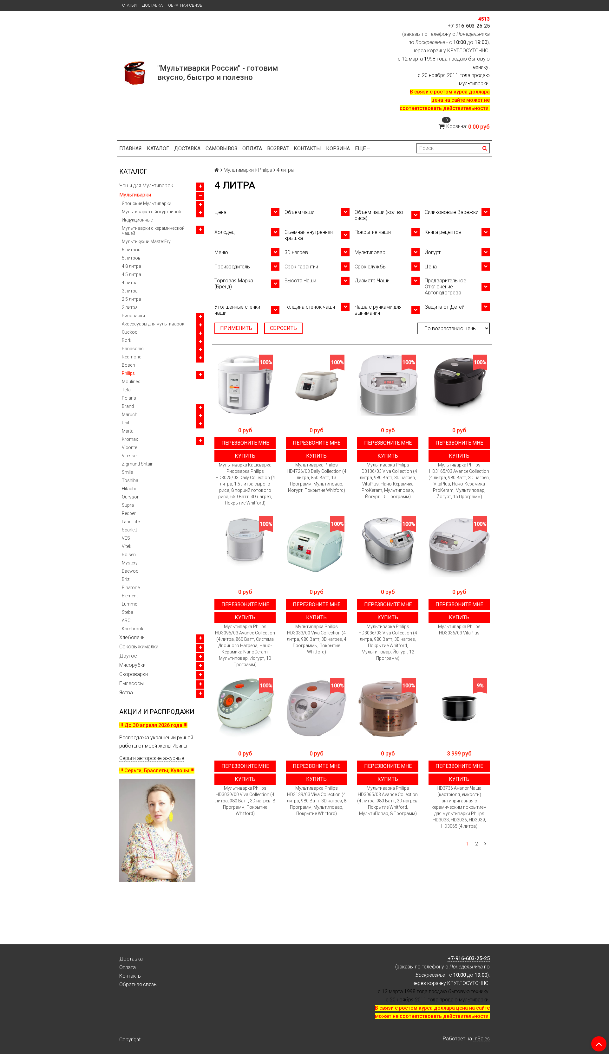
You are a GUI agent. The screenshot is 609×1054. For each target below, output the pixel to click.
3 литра (130, 290)
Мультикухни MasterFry (146, 241)
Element (130, 595)
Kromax (130, 439)
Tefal (127, 389)
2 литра (130, 307)
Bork (126, 340)
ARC (126, 620)
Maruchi (130, 414)
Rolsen (129, 554)
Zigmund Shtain (138, 463)
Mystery (130, 562)
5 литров (131, 257)
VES (126, 538)
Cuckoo (130, 332)
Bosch (128, 365)
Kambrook (132, 628)
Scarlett (129, 529)
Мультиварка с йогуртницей (151, 211)
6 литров (131, 249)
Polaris (129, 398)
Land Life (131, 521)
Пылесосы (131, 683)
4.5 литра (131, 274)
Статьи (129, 5)
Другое (128, 656)
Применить (236, 328)
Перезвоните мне (245, 443)
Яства (126, 693)
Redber (129, 513)
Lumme (129, 604)
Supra (128, 505)
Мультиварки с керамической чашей (153, 231)
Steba (127, 612)
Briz (125, 579)
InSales (481, 1039)
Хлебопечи (132, 637)
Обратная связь (185, 5)
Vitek (126, 546)
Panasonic (133, 348)
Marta (128, 431)
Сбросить (283, 328)
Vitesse (129, 455)
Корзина (338, 148)
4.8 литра (131, 266)
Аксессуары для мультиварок (153, 323)
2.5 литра (131, 299)
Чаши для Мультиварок (146, 186)
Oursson (131, 496)
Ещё (360, 148)
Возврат (278, 148)
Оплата (252, 148)
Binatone (131, 587)
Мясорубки (132, 665)
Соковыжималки (138, 647)
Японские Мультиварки (146, 203)
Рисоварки (133, 315)
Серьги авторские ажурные (151, 758)
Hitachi (129, 488)
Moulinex (131, 381)
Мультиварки (135, 195)
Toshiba (130, 480)
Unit (125, 422)
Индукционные (137, 219)
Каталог (158, 148)
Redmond (131, 356)
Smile (127, 472)
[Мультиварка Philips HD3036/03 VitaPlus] (459, 546)
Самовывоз (221, 148)
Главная (130, 148)
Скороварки (133, 674)
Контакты (307, 148)
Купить (245, 456)
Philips (128, 373)
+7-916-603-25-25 (469, 26)
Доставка (152, 5)
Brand (128, 406)
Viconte (129, 447)
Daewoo (130, 571)
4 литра (130, 282)
